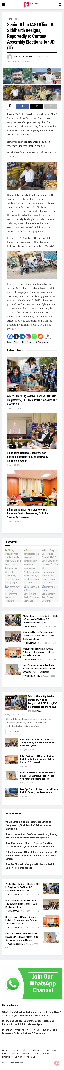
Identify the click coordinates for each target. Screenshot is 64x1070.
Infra (36, 1053)
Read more (15, 731)
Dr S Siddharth (42, 342)
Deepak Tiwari (30, 627)
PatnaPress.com (16, 1063)
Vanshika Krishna (32, 676)
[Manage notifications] (56, 1063)
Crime (4, 1053)
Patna (15, 1050)
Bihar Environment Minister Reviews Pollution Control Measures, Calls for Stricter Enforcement (27, 513)
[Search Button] (60, 4)
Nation (15, 1053)
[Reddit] (40, 336)
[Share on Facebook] (22, 106)
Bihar (17, 19)
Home (9, 19)
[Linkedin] (22, 336)
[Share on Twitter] (36, 106)
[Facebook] (10, 336)
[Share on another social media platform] (50, 106)
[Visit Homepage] (32, 5)
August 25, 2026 (14, 408)
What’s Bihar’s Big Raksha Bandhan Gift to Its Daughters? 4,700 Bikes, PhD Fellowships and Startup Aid (32, 399)
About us (31, 1057)
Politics (35, 1050)
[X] (16, 336)
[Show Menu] (3, 4)
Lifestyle (6, 1057)
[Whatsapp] (34, 336)
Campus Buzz (50, 1050)
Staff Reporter (24, 57)
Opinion (18, 1057)
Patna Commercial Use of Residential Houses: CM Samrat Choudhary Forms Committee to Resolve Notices (39, 668)
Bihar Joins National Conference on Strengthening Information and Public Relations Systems (27, 456)
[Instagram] (28, 336)
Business (47, 1053)
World (26, 1053)
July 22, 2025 (42, 57)
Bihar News (27, 342)
